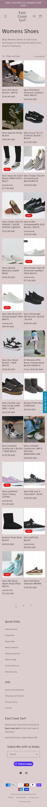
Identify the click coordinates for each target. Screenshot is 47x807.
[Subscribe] (37, 754)
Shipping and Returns (14, 695)
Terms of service (25, 801)
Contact (8, 708)
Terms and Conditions (14, 689)
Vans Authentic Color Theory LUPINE (10, 494)
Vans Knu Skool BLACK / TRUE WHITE (10, 363)
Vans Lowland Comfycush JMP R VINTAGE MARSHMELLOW (33, 449)
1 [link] (16, 605)
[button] (6, 16)
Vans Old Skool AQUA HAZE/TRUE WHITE (11, 583)
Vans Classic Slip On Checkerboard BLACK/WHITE (34, 178)
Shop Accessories (12, 653)
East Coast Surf (22, 794)
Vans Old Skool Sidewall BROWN (32, 582)
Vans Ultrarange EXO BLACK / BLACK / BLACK (34, 316)
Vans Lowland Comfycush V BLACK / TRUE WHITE (12, 448)
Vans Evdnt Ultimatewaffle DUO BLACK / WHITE (34, 224)
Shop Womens (11, 629)
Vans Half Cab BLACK (31, 539)
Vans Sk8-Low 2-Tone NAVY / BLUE (33, 493)
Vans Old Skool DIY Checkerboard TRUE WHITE (12, 316)
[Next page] (31, 605)
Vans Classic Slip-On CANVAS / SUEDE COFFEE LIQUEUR (12, 224)
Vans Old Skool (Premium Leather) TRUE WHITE (33, 93)
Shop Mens (9, 635)
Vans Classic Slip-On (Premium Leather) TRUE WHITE (34, 270)
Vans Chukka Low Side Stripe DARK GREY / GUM (11, 405)
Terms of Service (12, 665)
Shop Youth (10, 641)
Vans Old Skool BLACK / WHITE (10, 91)
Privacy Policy (11, 702)
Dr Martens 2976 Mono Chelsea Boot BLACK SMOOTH (34, 363)
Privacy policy (34, 797)
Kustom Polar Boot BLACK (12, 539)
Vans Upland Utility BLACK (12, 134)
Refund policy (11, 671)
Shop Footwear (11, 647)
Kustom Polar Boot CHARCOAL (34, 404)
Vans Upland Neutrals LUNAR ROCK (10, 270)
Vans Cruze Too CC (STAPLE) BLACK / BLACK (33, 135)
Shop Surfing (10, 659)
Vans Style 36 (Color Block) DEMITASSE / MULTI (12, 178)
